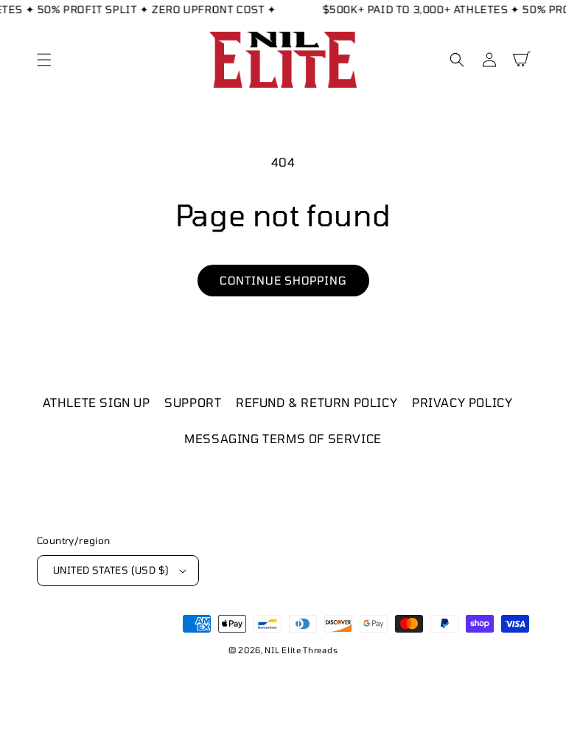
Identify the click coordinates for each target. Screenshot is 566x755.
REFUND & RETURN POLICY (316, 402)
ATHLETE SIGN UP (96, 402)
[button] (44, 60)
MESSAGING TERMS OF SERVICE (283, 438)
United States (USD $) (111, 570)
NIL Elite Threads (301, 650)
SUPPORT (192, 402)
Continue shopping (283, 280)
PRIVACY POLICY (462, 402)
